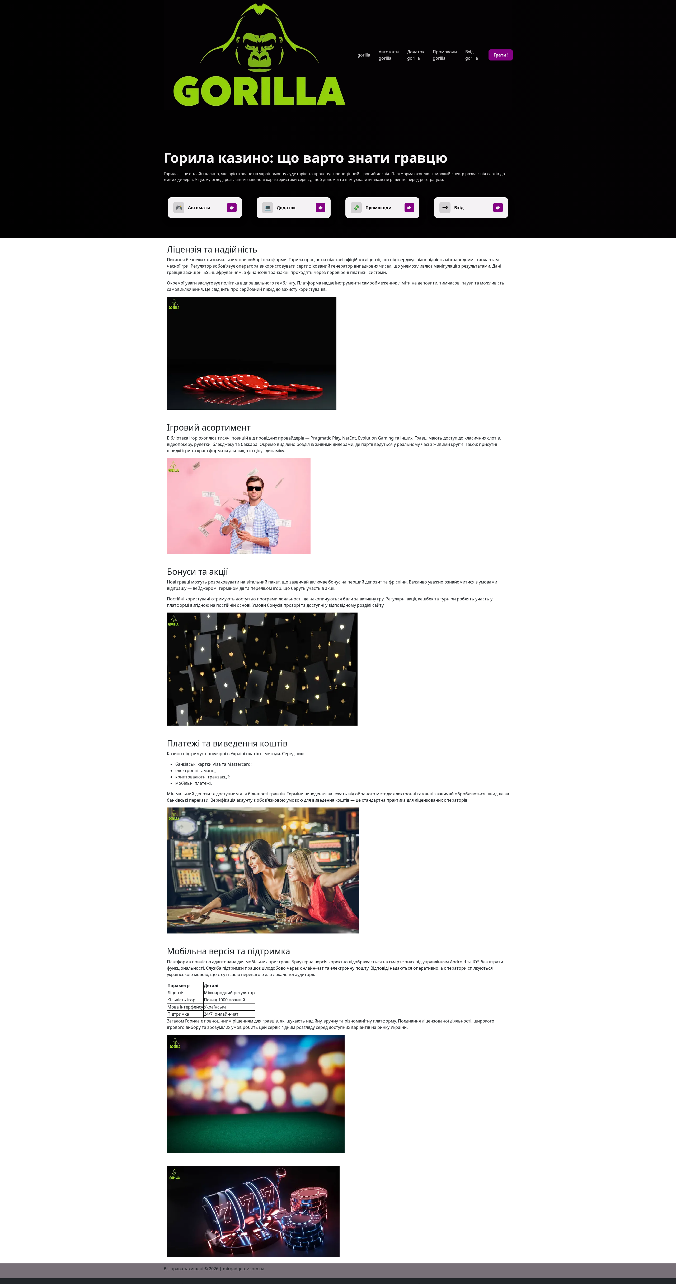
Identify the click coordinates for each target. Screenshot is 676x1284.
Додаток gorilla (415, 55)
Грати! (501, 55)
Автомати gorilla (389, 55)
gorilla (364, 55)
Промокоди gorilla (445, 55)
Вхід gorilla (471, 55)
